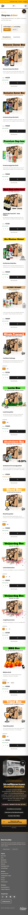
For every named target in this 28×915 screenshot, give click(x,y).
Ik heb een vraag (13, 1)
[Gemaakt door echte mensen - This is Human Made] (23, 908)
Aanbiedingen (4, 868)
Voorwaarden (4, 881)
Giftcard (3, 864)
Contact (20, 1)
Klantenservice (4, 873)
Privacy (3, 879)
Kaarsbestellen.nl (5, 887)
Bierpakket (3, 860)
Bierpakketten (7, 37)
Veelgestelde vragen (6, 875)
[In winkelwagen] (17, 82)
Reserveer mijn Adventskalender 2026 (15, 821)
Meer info (15, 29)
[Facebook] (6, 896)
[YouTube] (14, 896)
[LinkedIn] (10, 896)
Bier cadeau (4, 862)
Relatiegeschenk (5, 866)
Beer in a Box (2, 5)
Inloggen (25, 1)
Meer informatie (14, 86)
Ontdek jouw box (6, 901)
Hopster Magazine (5, 889)
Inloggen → (7, 29)
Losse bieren (16, 37)
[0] (24, 11)
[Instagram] (2, 896)
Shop (2, 857)
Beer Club (3, 855)
